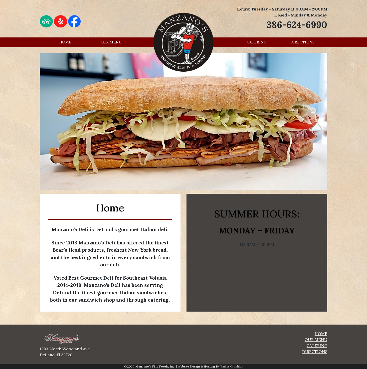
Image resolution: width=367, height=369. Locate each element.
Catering (257, 42)
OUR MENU (316, 339)
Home (65, 42)
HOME (321, 333)
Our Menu (111, 42)
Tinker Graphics (231, 366)
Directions (302, 42)
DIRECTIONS (314, 351)
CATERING (317, 345)
